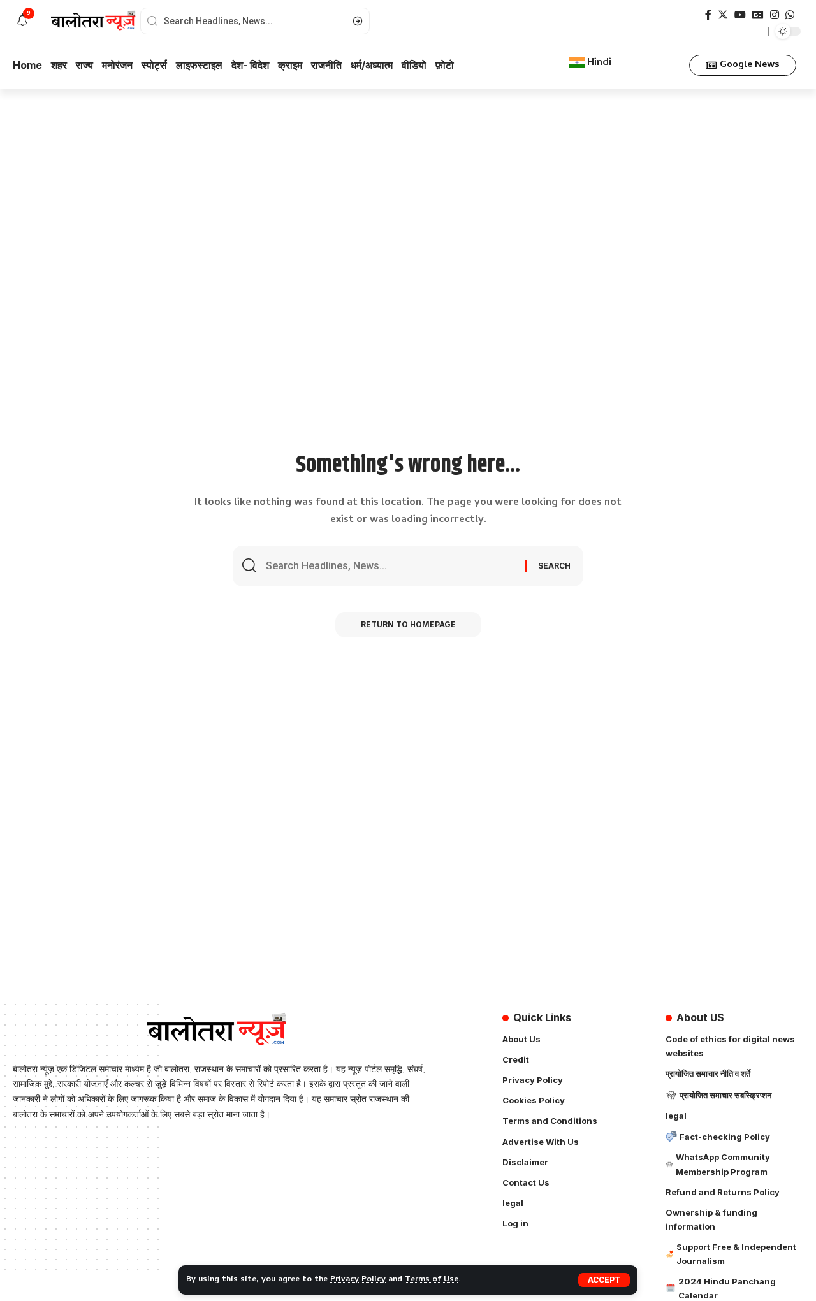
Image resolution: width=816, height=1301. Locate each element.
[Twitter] (723, 15)
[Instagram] (774, 15)
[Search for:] (390, 566)
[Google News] (758, 15)
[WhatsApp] (790, 15)
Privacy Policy (358, 1279)
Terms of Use (431, 1279)
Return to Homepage (408, 624)
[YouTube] (740, 15)
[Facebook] (708, 15)
